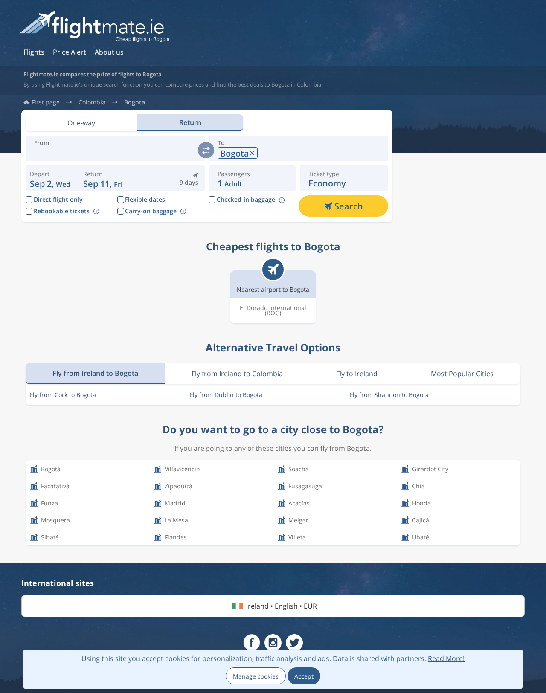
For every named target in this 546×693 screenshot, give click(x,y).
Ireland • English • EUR (281, 606)
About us (109, 52)
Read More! (446, 658)
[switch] (206, 150)
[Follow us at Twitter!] (294, 642)
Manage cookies (256, 676)
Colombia (91, 102)
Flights (33, 52)
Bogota (134, 102)
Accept (304, 676)
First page (46, 102)
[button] (103, 178)
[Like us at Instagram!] (273, 642)
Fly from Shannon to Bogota (389, 395)
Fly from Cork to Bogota (63, 395)
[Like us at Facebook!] (251, 642)
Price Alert (69, 52)
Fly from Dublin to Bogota (226, 395)
